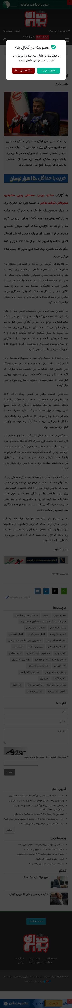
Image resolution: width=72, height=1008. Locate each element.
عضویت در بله (48, 71)
